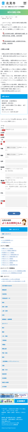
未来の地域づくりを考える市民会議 (11, 279)
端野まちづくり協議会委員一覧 (10, 256)
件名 (2, 193)
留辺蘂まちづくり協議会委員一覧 (10, 254)
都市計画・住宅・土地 (6, 18)
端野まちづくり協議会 (7, 248)
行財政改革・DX (6, 298)
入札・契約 (5, 336)
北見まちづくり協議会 (7, 262)
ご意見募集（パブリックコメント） (11, 361)
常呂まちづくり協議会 (7, 258)
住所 (2, 161)
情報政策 (4, 289)
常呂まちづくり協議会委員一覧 (10, 264)
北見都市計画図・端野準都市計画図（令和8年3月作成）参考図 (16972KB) (14, 34)
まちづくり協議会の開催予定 (9, 250)
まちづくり (5, 323)
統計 (3, 327)
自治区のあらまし (6, 242)
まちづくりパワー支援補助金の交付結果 (12, 273)
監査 (3, 357)
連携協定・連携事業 (7, 319)
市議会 (3, 344)
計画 (16, 17)
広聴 (3, 365)
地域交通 (4, 374)
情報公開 (4, 348)
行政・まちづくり (9, 17)
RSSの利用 (4, 419)
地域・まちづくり (6, 233)
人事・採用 (5, 311)
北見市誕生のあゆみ (7, 285)
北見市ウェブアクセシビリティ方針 (10, 422)
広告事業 (4, 378)
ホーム (2, 17)
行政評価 (4, 294)
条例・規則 (5, 306)
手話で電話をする (6, 421)
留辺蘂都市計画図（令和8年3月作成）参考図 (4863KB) (14, 42)
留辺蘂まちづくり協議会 (8, 252)
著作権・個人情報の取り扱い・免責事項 (11, 417)
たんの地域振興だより (7, 240)
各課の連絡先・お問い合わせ (15, 419)
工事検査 (4, 340)
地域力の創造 (5, 382)
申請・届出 (5, 353)
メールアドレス (3, 128)
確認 (14, 213)
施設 (3, 332)
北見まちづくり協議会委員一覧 (10, 260)
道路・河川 (5, 369)
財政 (3, 302)
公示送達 (4, 386)
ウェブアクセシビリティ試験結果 (10, 424)
